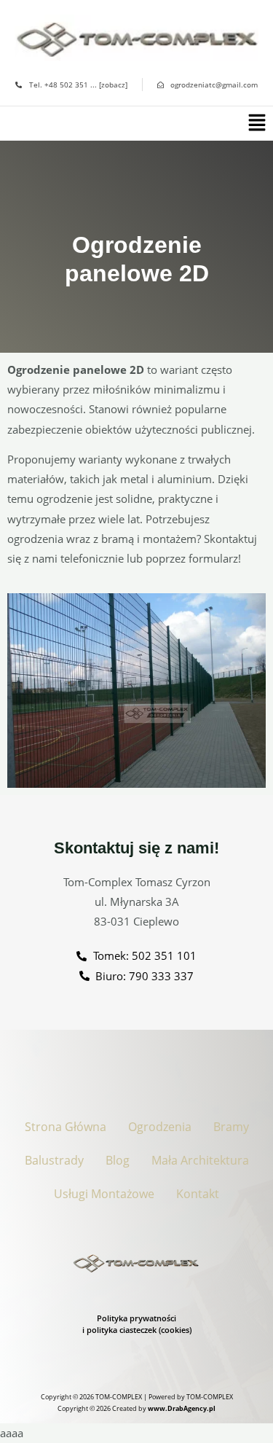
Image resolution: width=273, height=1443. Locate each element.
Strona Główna (65, 1127)
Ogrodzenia (159, 1127)
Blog (118, 1160)
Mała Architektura (200, 1160)
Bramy (231, 1127)
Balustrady (54, 1160)
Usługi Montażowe (104, 1194)
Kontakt (197, 1194)
